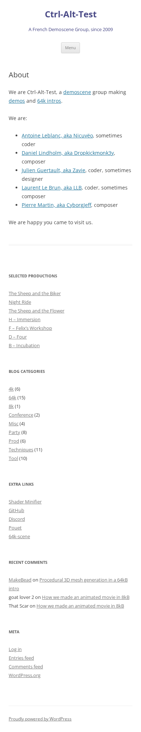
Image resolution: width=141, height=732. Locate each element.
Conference (21, 415)
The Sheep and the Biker (35, 293)
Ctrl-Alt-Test (71, 14)
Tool (13, 458)
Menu (70, 47)
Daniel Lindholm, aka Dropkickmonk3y (68, 152)
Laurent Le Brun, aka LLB (52, 187)
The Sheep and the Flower (36, 310)
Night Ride (20, 302)
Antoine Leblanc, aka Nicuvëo (57, 135)
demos (17, 100)
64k (12, 397)
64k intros (49, 100)
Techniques (21, 449)
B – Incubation (24, 345)
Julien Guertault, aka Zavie (53, 170)
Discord (17, 519)
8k (11, 406)
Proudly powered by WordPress (40, 719)
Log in (15, 649)
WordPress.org (24, 675)
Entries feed (21, 658)
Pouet (15, 527)
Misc (13, 423)
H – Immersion (24, 319)
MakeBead (20, 579)
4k (11, 389)
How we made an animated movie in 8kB (85, 597)
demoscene (77, 92)
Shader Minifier (25, 501)
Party (14, 432)
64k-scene (19, 536)
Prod (14, 441)
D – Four (18, 336)
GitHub (16, 510)
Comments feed (26, 666)
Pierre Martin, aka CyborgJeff (56, 204)
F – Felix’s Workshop (30, 328)
